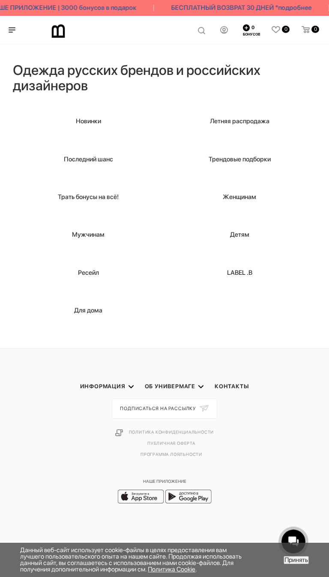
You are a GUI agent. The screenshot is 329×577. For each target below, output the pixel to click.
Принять (296, 560)
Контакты (232, 386)
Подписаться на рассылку (158, 408)
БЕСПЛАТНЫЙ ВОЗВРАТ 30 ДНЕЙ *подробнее (239, 8)
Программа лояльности (171, 454)
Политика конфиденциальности (171, 431)
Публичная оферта (171, 443)
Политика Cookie (171, 569)
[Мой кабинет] (224, 30)
